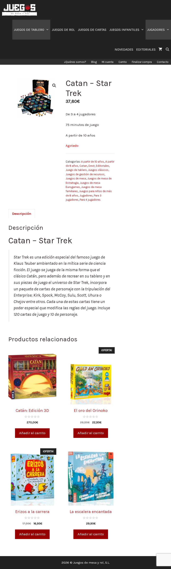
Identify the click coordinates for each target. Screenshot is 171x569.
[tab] (21, 213)
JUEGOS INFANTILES (124, 30)
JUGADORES (156, 30)
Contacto (162, 61)
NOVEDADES (124, 49)
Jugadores (86, 195)
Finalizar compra (142, 61)
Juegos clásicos (98, 169)
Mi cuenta (107, 61)
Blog (94, 61)
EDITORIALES (146, 49)
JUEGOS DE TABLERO (29, 30)
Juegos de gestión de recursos (85, 174)
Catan (83, 165)
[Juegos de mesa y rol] (20, 10)
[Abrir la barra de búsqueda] (167, 49)
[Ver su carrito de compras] (160, 49)
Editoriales (102, 165)
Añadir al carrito (32, 433)
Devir (91, 165)
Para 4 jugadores (90, 199)
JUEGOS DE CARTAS (92, 30)
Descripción (21, 213)
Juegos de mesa (76, 178)
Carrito (122, 61)
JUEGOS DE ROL (63, 30)
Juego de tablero (76, 169)
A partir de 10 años (92, 161)
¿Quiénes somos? (75, 61)
